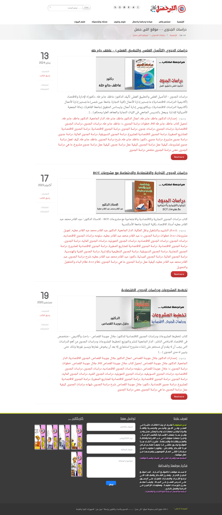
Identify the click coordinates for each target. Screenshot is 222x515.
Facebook (138, 7)
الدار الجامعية (97, 118)
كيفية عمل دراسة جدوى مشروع (92, 144)
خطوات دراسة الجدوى (137, 123)
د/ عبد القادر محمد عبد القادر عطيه (123, 236)
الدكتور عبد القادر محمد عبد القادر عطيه (94, 230)
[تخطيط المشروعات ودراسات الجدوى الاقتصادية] (122, 313)
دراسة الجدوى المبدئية (150, 256)
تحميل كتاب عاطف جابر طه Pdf (169, 123)
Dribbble (120, 7)
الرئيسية (180, 22)
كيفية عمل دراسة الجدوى (153, 144)
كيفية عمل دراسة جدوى (124, 144)
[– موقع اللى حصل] (168, 9)
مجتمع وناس (164, 22)
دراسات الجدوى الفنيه (101, 374)
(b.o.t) (173, 230)
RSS (115, 7)
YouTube (129, 7)
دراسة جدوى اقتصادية (163, 384)
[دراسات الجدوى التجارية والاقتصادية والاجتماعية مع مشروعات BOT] (122, 196)
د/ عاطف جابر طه (113, 123)
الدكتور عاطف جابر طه (75, 118)
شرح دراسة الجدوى (109, 139)
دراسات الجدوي (165, 129)
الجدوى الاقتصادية (79, 358)
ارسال (111, 484)
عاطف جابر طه (88, 139)
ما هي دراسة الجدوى (113, 262)
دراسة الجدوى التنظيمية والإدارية (120, 251)
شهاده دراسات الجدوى (79, 384)
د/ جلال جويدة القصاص (156, 368)
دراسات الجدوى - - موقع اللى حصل (149, 35)
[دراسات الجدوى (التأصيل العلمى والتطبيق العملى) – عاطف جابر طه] (122, 74)
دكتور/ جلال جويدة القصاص (133, 384)
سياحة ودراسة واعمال (142, 22)
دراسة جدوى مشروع (175, 139)
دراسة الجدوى (129, 129)
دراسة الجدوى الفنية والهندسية (82, 251)
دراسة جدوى (65, 134)
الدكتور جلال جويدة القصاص (159, 363)
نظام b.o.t (94, 262)
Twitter (133, 7)
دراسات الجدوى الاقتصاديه (153, 241)
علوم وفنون (120, 22)
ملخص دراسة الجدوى (141, 150)
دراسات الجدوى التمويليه (122, 241)
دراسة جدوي (155, 139)
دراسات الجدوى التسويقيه (159, 374)
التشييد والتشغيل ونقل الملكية (151, 230)
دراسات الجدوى (93, 123)
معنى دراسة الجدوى (166, 150)
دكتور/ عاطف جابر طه (134, 139)
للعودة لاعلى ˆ (180, 509)
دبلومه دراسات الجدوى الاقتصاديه (83, 236)
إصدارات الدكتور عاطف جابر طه (158, 118)
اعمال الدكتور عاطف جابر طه (122, 118)
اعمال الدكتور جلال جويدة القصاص (111, 358)
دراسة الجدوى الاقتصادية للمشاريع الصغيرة (133, 246)
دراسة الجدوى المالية (86, 134)
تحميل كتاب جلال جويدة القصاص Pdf (120, 363)
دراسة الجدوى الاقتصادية (105, 129)
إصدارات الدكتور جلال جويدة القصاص (155, 358)
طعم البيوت (79, 22)
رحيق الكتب (45, 76)
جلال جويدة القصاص (84, 363)
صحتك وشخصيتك (99, 22)
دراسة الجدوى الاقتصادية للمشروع (147, 134)
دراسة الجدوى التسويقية (113, 134)
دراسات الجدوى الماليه (94, 241)
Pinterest (124, 7)
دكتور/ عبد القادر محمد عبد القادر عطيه (114, 256)
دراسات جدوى (147, 129)
